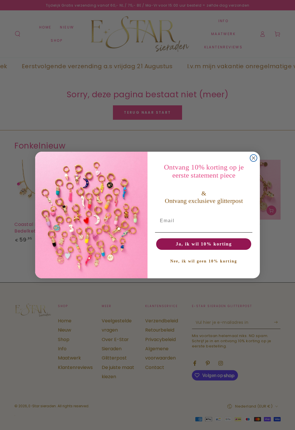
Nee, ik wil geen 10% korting (203, 261)
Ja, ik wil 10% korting (204, 243)
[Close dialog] (253, 158)
